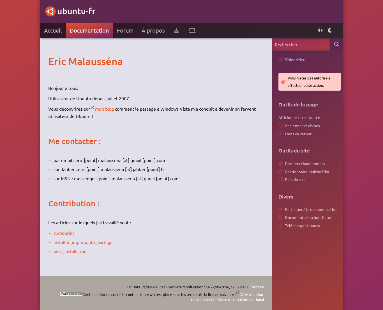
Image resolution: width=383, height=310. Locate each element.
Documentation (89, 30)
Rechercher (336, 44)
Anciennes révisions (302, 125)
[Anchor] (54, 61)
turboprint (64, 233)
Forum (125, 30)
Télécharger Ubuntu (302, 225)
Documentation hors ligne (308, 217)
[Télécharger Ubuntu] (176, 30)
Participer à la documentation (311, 209)
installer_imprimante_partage (83, 242)
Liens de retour (298, 133)
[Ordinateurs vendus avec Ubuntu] (192, 30)
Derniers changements (305, 163)
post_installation (70, 251)
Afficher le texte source (299, 117)
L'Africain (257, 286)
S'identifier (294, 59)
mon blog (104, 108)
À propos (153, 30)
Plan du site (295, 179)
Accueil (53, 30)
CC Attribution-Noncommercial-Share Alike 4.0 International (227, 297)
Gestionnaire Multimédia (307, 171)
